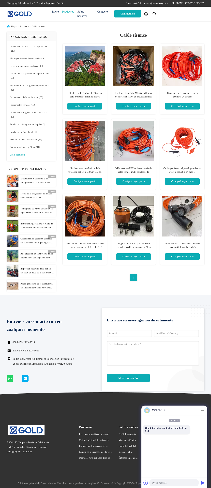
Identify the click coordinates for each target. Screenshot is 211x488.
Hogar (14, 26)
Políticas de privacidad (28, 483)
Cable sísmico (38, 26)
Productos (68, 11)
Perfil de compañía (127, 434)
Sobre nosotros (82, 13)
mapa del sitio (125, 452)
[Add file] (145, 482)
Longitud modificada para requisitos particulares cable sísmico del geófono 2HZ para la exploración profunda (133, 247)
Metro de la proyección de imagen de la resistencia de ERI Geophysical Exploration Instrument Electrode (36, 196)
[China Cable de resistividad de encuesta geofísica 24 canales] (182, 66)
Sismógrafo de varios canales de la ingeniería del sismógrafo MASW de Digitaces (36, 211)
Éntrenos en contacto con (128, 458)
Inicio (55, 11)
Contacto (102, 11)
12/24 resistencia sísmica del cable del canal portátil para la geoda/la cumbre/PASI (182, 247)
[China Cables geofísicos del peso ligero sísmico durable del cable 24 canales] (182, 141)
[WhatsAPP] (14, 381)
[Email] (29, 381)
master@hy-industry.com (26, 350)
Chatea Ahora (128, 13)
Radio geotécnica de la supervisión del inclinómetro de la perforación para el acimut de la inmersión (36, 286)
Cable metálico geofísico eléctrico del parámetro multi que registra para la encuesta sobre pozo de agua (37, 241)
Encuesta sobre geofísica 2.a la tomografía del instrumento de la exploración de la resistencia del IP (36, 181)
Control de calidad (127, 446)
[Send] (202, 482)
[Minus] (203, 410)
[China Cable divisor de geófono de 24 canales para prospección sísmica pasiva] (85, 66)
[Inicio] (20, 14)
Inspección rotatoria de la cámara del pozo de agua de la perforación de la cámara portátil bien (36, 271)
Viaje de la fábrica (127, 440)
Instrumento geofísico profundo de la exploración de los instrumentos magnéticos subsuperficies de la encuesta (36, 226)
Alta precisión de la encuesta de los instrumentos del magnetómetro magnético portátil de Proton (36, 256)
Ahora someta (126, 378)
